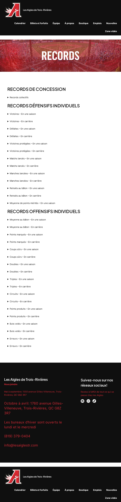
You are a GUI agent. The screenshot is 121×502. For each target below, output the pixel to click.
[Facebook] (82, 401)
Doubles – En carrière (21, 271)
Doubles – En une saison (22, 264)
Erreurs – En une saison (22, 338)
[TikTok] (94, 401)
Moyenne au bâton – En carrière (26, 227)
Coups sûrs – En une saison (24, 249)
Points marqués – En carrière (25, 242)
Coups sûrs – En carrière (22, 257)
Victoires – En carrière (21, 121)
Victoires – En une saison (23, 114)
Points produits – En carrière (24, 316)
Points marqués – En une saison (26, 234)
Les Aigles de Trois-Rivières (37, 10)
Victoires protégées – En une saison (28, 143)
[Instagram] (88, 401)
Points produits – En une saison (26, 309)
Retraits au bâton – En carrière (25, 195)
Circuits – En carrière (21, 301)
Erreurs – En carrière (20, 346)
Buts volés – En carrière (22, 331)
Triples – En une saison (22, 279)
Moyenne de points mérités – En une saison (32, 203)
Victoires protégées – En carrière (27, 151)
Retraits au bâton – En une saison (27, 188)
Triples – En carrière (20, 286)
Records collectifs (19, 97)
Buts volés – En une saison (23, 323)
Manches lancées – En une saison (27, 173)
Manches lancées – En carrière (26, 181)
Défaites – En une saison (22, 128)
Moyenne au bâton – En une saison (28, 219)
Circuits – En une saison (22, 294)
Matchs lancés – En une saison (25, 158)
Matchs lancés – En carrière (24, 166)
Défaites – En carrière (21, 136)
